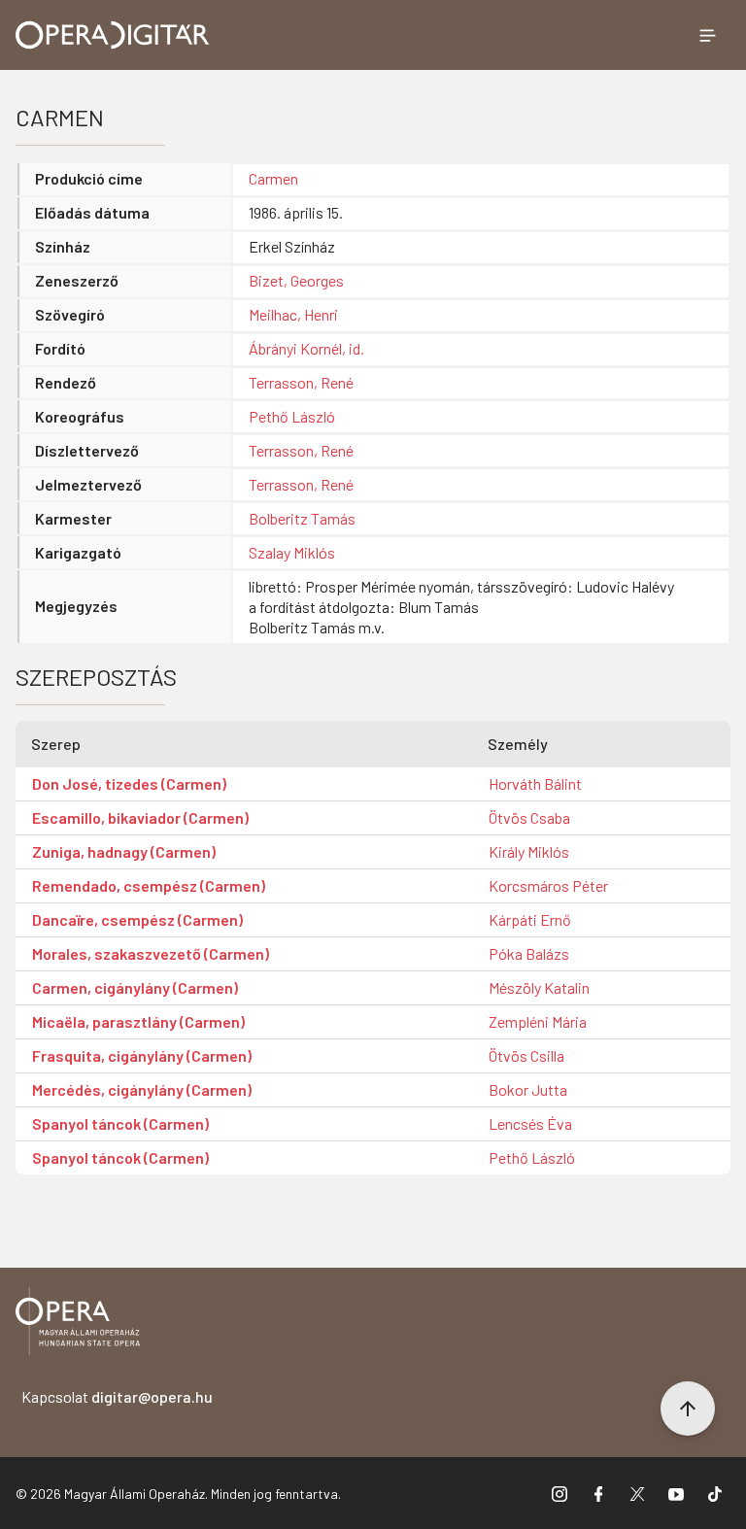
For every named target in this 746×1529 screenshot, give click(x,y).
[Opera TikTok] (714, 1493)
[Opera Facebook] (598, 1493)
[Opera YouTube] (676, 1493)
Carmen (273, 178)
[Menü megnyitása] (707, 35)
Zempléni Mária (538, 1021)
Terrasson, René (301, 382)
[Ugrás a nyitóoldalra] (113, 35)
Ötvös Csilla (526, 1055)
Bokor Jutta (528, 1089)
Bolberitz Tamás (302, 518)
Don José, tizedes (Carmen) (129, 783)
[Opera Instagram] (559, 1493)
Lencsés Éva (530, 1123)
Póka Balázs (529, 953)
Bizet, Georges (296, 280)
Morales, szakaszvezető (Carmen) (150, 953)
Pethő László (292, 416)
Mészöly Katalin (539, 987)
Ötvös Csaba (529, 817)
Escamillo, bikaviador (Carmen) (140, 817)
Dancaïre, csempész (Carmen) (137, 919)
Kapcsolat (117, 1396)
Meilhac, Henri (293, 314)
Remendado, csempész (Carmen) (148, 885)
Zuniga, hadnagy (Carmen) (124, 851)
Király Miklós (529, 851)
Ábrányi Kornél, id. (306, 348)
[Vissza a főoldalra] (78, 1324)
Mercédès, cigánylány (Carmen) (142, 1089)
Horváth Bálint (535, 783)
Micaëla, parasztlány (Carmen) (138, 1021)
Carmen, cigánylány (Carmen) (135, 987)
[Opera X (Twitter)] (637, 1493)
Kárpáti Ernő (530, 919)
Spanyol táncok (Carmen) (120, 1123)
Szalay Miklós (292, 552)
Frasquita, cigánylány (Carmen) (142, 1055)
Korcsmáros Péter (548, 885)
